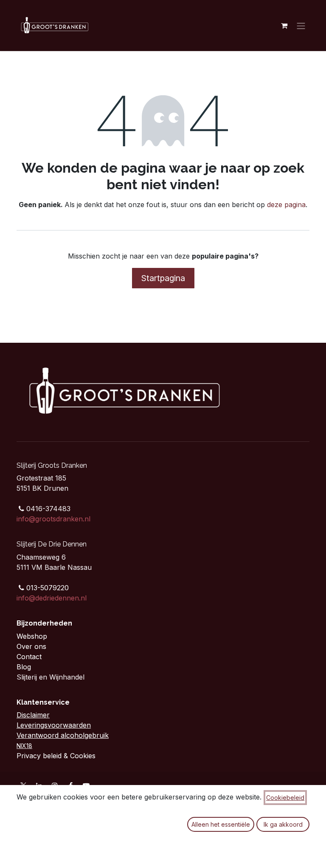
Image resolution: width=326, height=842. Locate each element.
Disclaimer (33, 715)
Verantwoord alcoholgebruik (63, 735)
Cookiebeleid (285, 797)
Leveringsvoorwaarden (54, 725)
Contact (30, 656)
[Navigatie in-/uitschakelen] (300, 25)
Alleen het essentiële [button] (220, 824)
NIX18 (24, 745)
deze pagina (286, 204)
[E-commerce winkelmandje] (283, 25)
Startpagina (163, 278)
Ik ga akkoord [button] (283, 824)
